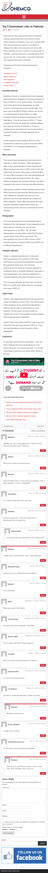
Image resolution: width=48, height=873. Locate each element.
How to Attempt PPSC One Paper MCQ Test (23, 409)
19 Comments (14, 30)
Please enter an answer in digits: (12, 827)
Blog (5, 30)
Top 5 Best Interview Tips (16, 420)
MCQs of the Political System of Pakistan (22, 412)
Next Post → (42, 426)
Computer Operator (11, 82)
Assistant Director (10, 73)
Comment (6, 787)
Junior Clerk (8, 85)
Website (5, 816)
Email (4, 810)
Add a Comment (38, 431)
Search (3, 840)
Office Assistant (9, 76)
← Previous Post (7, 426)
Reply (43, 450)
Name (4, 805)
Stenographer (8, 79)
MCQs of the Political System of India (20, 416)
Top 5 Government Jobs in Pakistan (22, 26)
